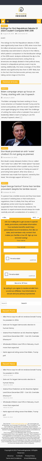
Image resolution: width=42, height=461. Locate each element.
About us (10, 456)
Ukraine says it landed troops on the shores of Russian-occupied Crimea (6, 217)
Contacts (19, 456)
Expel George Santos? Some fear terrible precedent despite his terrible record (20, 187)
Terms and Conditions (13, 458)
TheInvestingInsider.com (19, 424)
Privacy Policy (30, 456)
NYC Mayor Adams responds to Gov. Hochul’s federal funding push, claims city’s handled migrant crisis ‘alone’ (36, 217)
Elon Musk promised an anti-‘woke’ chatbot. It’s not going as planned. (17, 152)
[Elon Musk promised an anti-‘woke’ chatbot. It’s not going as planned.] (21, 133)
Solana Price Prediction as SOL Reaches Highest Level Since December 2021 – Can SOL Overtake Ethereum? (21, 336)
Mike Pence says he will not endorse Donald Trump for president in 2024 (22, 318)
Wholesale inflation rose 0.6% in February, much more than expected (21, 346)
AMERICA (4, 26)
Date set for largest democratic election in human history (19, 326)
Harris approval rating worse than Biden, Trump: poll (20, 354)
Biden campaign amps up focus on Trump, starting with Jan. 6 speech (18, 93)
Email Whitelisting (30, 458)
